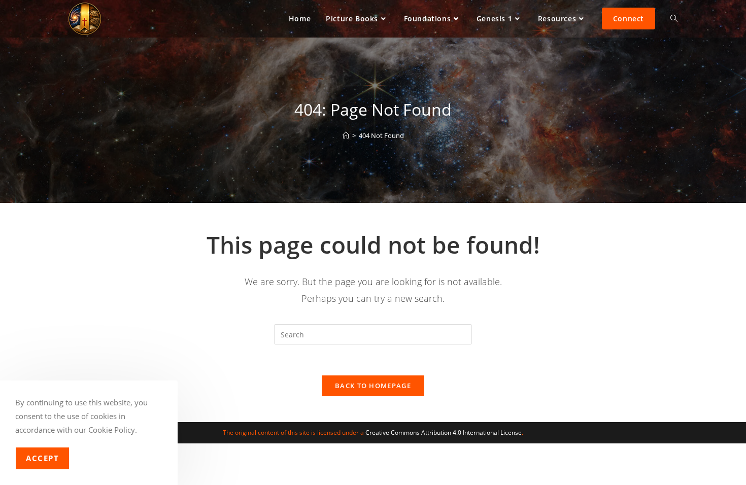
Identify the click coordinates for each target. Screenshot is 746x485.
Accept (42, 458)
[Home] (346, 135)
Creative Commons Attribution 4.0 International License (443, 432)
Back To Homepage (373, 385)
